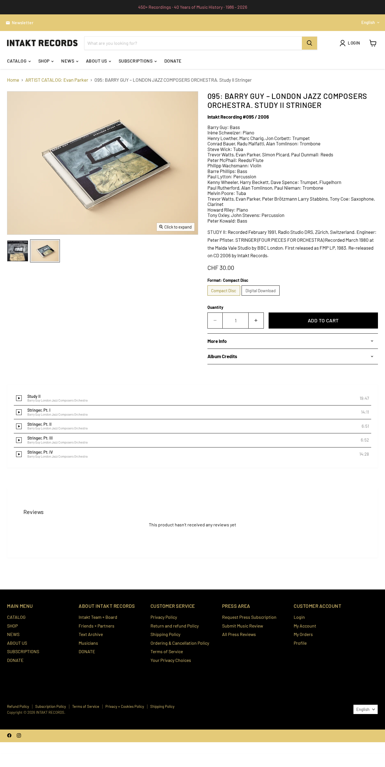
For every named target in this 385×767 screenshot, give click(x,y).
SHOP (44, 60)
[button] (192, 398)
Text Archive (91, 634)
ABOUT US (97, 60)
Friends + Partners (96, 625)
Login (299, 617)
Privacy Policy (164, 617)
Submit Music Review (242, 625)
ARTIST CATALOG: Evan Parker (56, 80)
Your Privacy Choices (171, 660)
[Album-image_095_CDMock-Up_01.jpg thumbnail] (44, 251)
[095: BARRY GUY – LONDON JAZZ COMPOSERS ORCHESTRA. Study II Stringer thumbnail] (17, 251)
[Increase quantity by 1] (256, 320)
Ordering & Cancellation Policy (180, 643)
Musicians (88, 643)
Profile (300, 643)
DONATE (173, 60)
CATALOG (17, 60)
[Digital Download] (261, 296)
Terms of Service (167, 651)
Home (13, 80)
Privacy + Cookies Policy (124, 706)
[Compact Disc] (224, 296)
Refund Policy (18, 706)
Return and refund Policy (175, 625)
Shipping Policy (165, 634)
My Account (305, 625)
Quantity (215, 307)
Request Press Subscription (249, 617)
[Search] (309, 43)
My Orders (303, 634)
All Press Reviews (239, 634)
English (368, 22)
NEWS (68, 60)
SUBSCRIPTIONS (136, 60)
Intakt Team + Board (98, 617)
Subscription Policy (50, 706)
